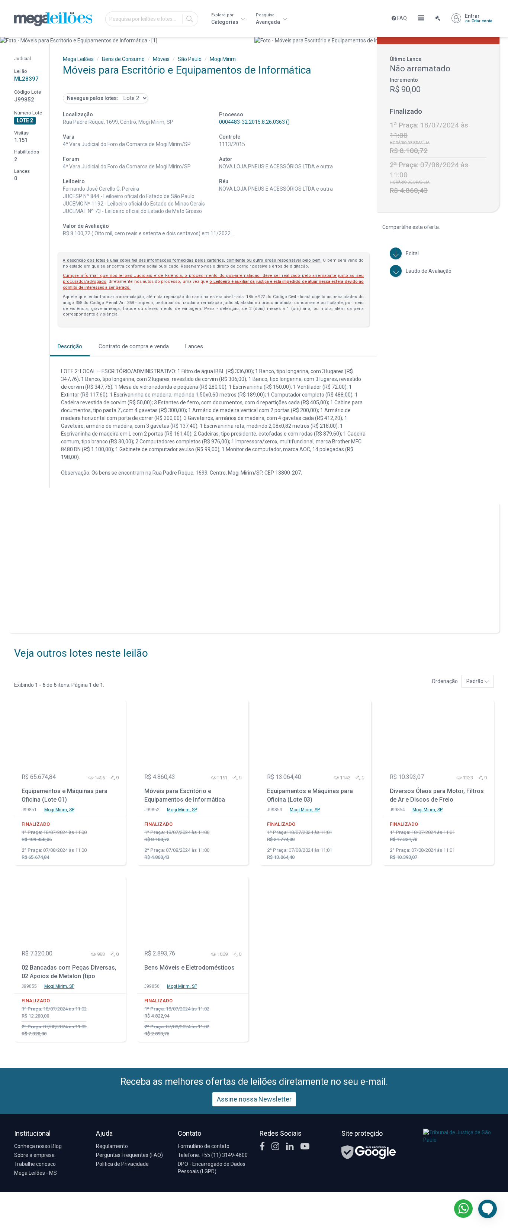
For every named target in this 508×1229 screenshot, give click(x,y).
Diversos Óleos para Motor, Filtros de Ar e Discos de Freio (437, 795)
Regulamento (112, 1146)
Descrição (70, 346)
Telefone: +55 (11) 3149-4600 (213, 1155)
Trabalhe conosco (35, 1164)
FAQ (401, 18)
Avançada (268, 19)
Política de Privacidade (122, 1164)
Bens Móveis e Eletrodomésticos (189, 967)
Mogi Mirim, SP (59, 809)
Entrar (478, 18)
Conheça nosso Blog (38, 1146)
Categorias (225, 19)
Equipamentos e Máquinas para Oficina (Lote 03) (310, 795)
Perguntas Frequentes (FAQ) (129, 1155)
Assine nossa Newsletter (254, 1099)
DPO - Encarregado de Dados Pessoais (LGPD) (211, 1167)
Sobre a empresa (34, 1155)
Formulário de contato (203, 1146)
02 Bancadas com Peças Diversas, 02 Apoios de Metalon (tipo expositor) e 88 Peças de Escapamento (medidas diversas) (69, 972)
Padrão (475, 681)
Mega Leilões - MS (35, 1173)
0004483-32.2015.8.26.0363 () (254, 122)
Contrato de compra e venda (134, 346)
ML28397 (26, 78)
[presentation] (6, 40)
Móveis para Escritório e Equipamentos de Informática (184, 795)
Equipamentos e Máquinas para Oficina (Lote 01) (64, 795)
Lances (194, 346)
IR (189, 19)
